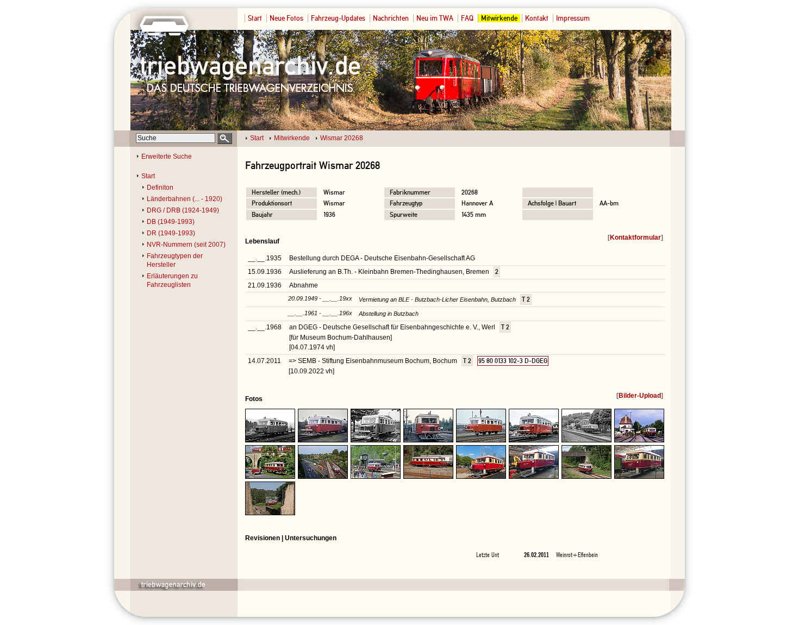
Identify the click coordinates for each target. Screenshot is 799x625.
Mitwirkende (499, 18)
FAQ (467, 18)
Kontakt (536, 18)
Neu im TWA (434, 18)
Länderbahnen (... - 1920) (184, 199)
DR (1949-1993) (171, 233)
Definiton (160, 187)
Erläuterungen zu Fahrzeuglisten (172, 280)
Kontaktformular (635, 237)
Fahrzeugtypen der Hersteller (175, 260)
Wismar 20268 (341, 138)
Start (255, 18)
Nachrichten (391, 18)
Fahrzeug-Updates (338, 18)
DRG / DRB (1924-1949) (183, 210)
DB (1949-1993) (171, 222)
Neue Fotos (286, 18)
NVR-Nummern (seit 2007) (186, 244)
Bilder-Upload (640, 395)
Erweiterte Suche (166, 156)
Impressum (573, 18)
